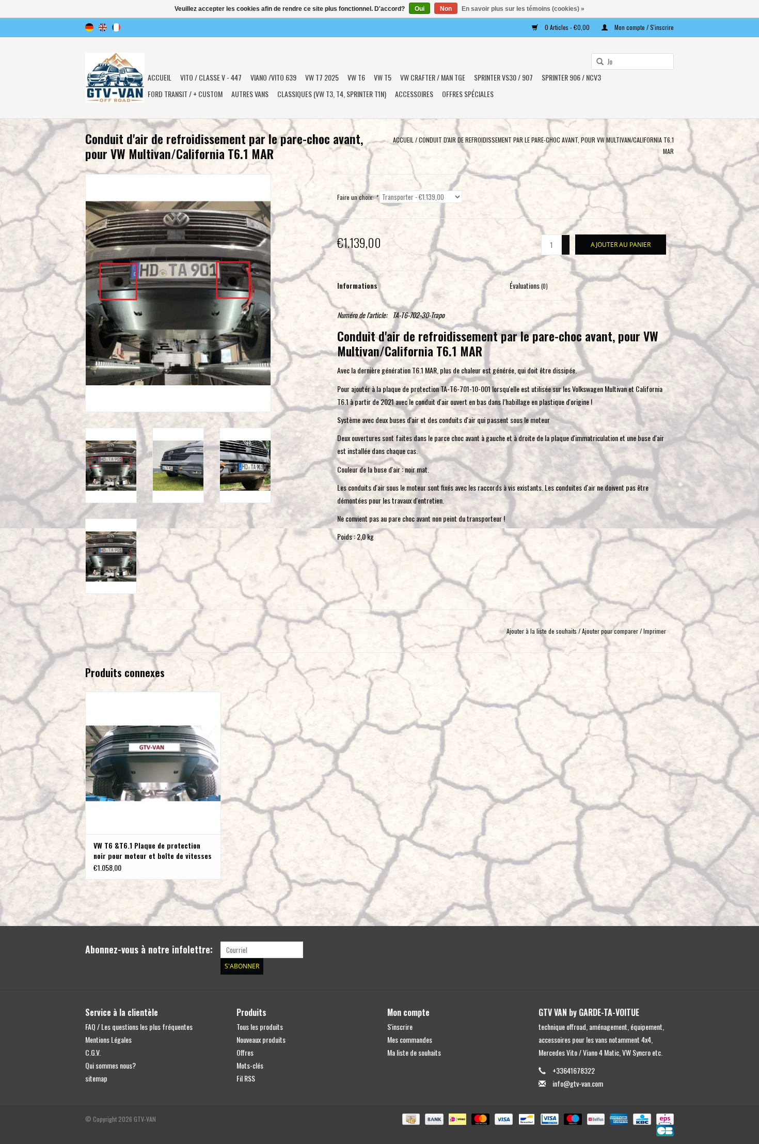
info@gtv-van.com (577, 1083)
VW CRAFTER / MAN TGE (432, 77)
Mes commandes (409, 1039)
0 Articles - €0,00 (567, 27)
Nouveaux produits (261, 1039)
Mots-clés (249, 1065)
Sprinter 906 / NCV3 (571, 77)
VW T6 (356, 77)
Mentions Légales (108, 1039)
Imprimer (654, 630)
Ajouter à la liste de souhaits (542, 630)
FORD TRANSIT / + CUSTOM (185, 93)
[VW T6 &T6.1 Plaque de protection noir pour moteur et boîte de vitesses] (153, 763)
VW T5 (382, 77)
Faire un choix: (357, 197)
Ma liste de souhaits (414, 1052)
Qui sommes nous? (110, 1065)
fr (116, 27)
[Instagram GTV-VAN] (665, 950)
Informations (357, 285)
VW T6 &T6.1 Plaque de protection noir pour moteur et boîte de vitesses (152, 850)
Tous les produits (259, 1026)
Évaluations (529, 285)
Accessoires (414, 93)
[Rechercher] (596, 62)
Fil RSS (245, 1078)
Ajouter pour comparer (611, 630)
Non (446, 8)
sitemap (96, 1078)
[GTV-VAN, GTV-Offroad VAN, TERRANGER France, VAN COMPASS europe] (115, 78)
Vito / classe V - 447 (211, 77)
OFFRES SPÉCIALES (468, 93)
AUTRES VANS (249, 93)
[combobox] (632, 61)
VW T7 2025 (322, 77)
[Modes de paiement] (410, 1118)
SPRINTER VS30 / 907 (503, 77)
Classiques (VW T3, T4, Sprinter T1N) (331, 93)
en (103, 27)
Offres (245, 1052)
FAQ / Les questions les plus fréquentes (139, 1026)
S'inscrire (400, 1026)
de (89, 27)
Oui (419, 8)
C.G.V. (93, 1052)
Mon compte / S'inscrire (643, 27)
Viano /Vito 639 (273, 77)
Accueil (159, 77)
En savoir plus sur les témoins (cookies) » (523, 8)
